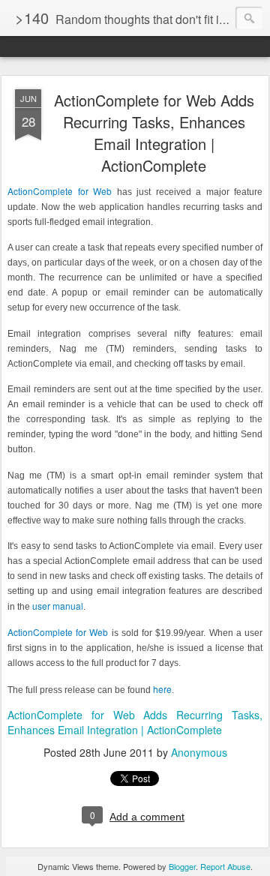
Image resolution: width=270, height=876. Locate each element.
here (162, 688)
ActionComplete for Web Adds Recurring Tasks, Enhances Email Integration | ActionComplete (154, 132)
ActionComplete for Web (60, 190)
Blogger (182, 866)
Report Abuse (225, 866)
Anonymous (199, 752)
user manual (57, 605)
